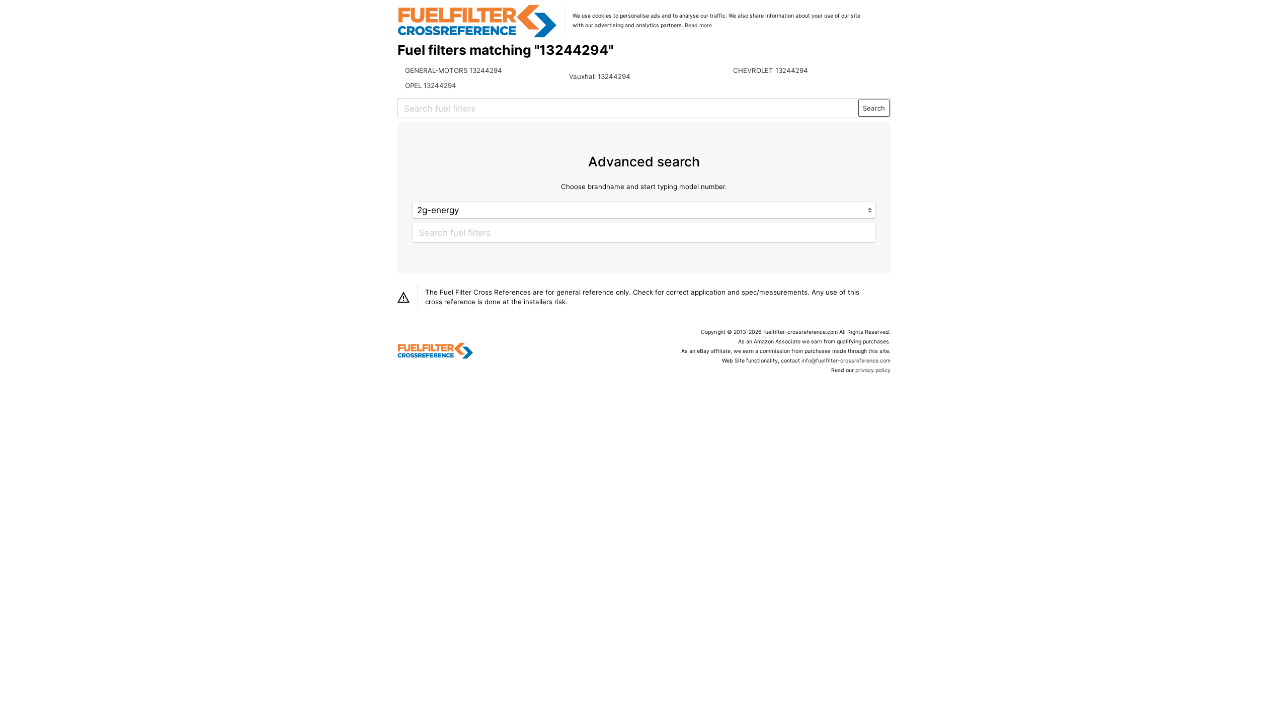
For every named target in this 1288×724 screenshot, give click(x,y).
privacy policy (873, 370)
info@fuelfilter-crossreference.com (846, 360)
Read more (698, 25)
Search (874, 108)
